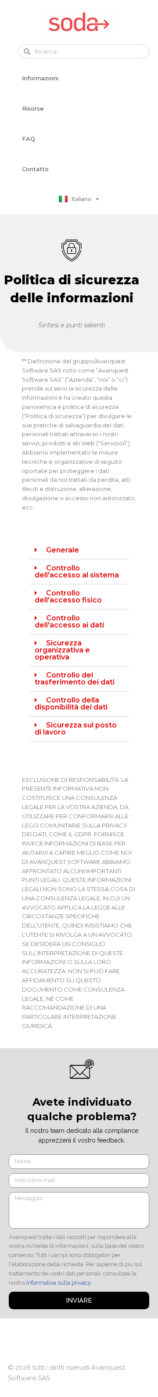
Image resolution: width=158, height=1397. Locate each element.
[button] (40, 78)
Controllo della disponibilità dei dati (71, 703)
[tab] (79, 550)
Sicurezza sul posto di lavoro (76, 728)
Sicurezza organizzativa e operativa (62, 650)
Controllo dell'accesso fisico (68, 596)
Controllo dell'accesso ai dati (69, 621)
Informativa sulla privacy (58, 1282)
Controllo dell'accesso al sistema (77, 571)
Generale (62, 550)
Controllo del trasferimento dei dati (75, 678)
